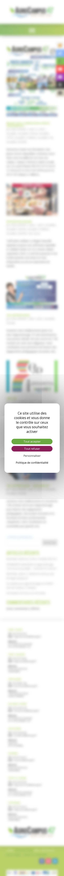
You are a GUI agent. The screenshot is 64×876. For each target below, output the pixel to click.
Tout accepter (32, 441)
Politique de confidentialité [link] (32, 462)
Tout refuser (32, 449)
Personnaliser (32, 456)
